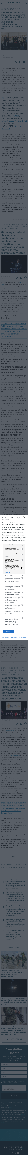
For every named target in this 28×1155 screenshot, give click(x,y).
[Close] (24, 517)
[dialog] (14, 577)
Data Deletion (5, 637)
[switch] (22, 549)
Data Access (14, 637)
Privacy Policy (22, 637)
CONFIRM (8, 631)
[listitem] (14, 545)
